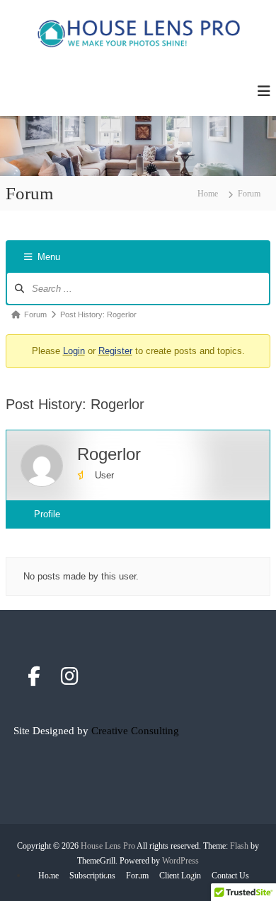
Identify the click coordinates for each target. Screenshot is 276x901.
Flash (239, 846)
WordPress (180, 861)
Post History (59, 542)
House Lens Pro (108, 846)
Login (74, 351)
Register (115, 351)
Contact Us (230, 876)
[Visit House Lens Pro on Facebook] (34, 680)
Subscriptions (92, 876)
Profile (47, 514)
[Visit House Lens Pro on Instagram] (70, 680)
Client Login (180, 876)
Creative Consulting (135, 730)
